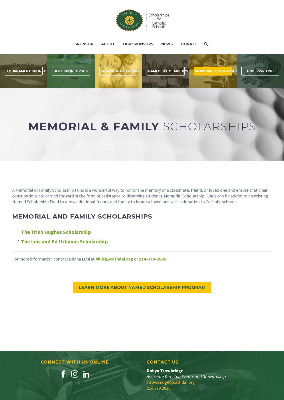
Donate (189, 44)
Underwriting (260, 71)
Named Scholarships (166, 71)
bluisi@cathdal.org (114, 259)
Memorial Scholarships (213, 71)
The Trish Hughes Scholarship (56, 232)
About (108, 44)
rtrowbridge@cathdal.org (171, 382)
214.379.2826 (159, 388)
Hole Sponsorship (71, 71)
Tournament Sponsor (24, 71)
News (167, 44)
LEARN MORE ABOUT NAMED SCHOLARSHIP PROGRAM (142, 287)
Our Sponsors (138, 44)
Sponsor (84, 44)
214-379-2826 (152, 259)
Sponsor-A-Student (119, 71)
